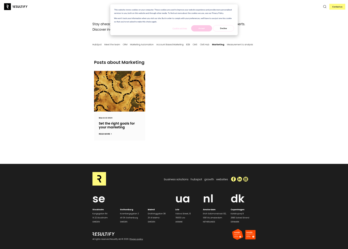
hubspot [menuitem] (196, 179)
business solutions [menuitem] (176, 179)
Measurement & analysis (240, 44)
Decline (223, 28)
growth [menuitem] (209, 179)
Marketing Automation (142, 44)
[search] (325, 7)
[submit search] (325, 7)
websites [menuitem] (222, 179)
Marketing (218, 44)
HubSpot (97, 44)
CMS (195, 44)
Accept (201, 28)
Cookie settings (180, 28)
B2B (188, 44)
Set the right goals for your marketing (117, 125)
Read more (104, 134)
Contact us (337, 7)
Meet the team (112, 44)
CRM (125, 44)
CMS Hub (204, 44)
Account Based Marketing (170, 44)
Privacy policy (136, 239)
